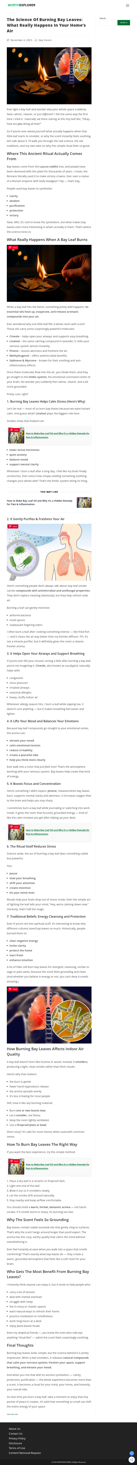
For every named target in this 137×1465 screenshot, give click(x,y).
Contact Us (15, 1433)
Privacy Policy (17, 1438)
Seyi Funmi (45, 40)
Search (103, 18)
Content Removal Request (25, 1453)
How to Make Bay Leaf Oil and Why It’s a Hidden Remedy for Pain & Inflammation (57, 435)
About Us (14, 1429)
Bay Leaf (14, 1414)
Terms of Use (17, 1448)
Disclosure (15, 1443)
